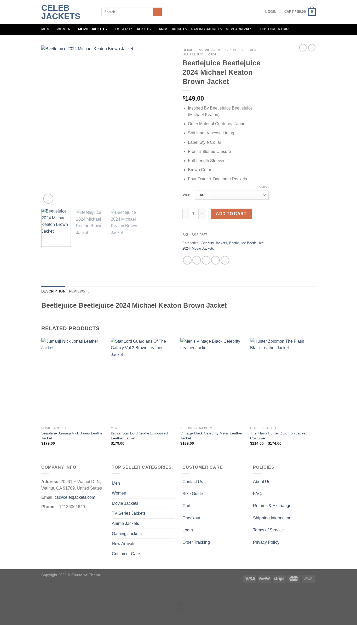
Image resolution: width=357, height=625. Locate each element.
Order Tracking (196, 542)
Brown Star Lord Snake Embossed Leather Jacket (139, 435)
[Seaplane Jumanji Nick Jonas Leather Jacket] (73, 381)
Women (63, 29)
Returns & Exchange (272, 505)
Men (45, 29)
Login (187, 530)
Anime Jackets (173, 29)
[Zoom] (48, 199)
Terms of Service (268, 530)
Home (187, 50)
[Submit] (157, 12)
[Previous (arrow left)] (5, 616)
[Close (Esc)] (5, 594)
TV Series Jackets (133, 29)
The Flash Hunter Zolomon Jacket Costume (278, 435)
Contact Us (192, 481)
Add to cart (231, 213)
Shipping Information (272, 518)
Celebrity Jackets (214, 243)
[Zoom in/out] (20, 594)
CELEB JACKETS (60, 12)
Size (185, 194)
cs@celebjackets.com (75, 497)
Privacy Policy (266, 542)
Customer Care (275, 29)
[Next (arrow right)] (20, 616)
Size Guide (192, 493)
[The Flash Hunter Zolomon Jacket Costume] (282, 381)
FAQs (258, 493)
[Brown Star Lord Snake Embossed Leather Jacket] (143, 381)
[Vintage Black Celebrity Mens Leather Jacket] (212, 381)
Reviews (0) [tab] (80, 291)
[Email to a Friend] (206, 260)
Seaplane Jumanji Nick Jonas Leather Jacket (72, 435)
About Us (261, 481)
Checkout (191, 518)
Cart (186, 505)
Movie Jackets (92, 29)
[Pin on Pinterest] (215, 260)
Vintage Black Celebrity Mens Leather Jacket (211, 435)
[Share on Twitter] (196, 260)
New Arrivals (239, 29)
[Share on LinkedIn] (225, 260)
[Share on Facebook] (187, 260)
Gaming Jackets (206, 29)
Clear (264, 186)
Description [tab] (53, 291)
